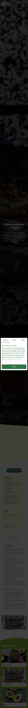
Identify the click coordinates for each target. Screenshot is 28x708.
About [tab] (23, 340)
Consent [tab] (5, 340)
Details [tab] (14, 340)
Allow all (14, 366)
